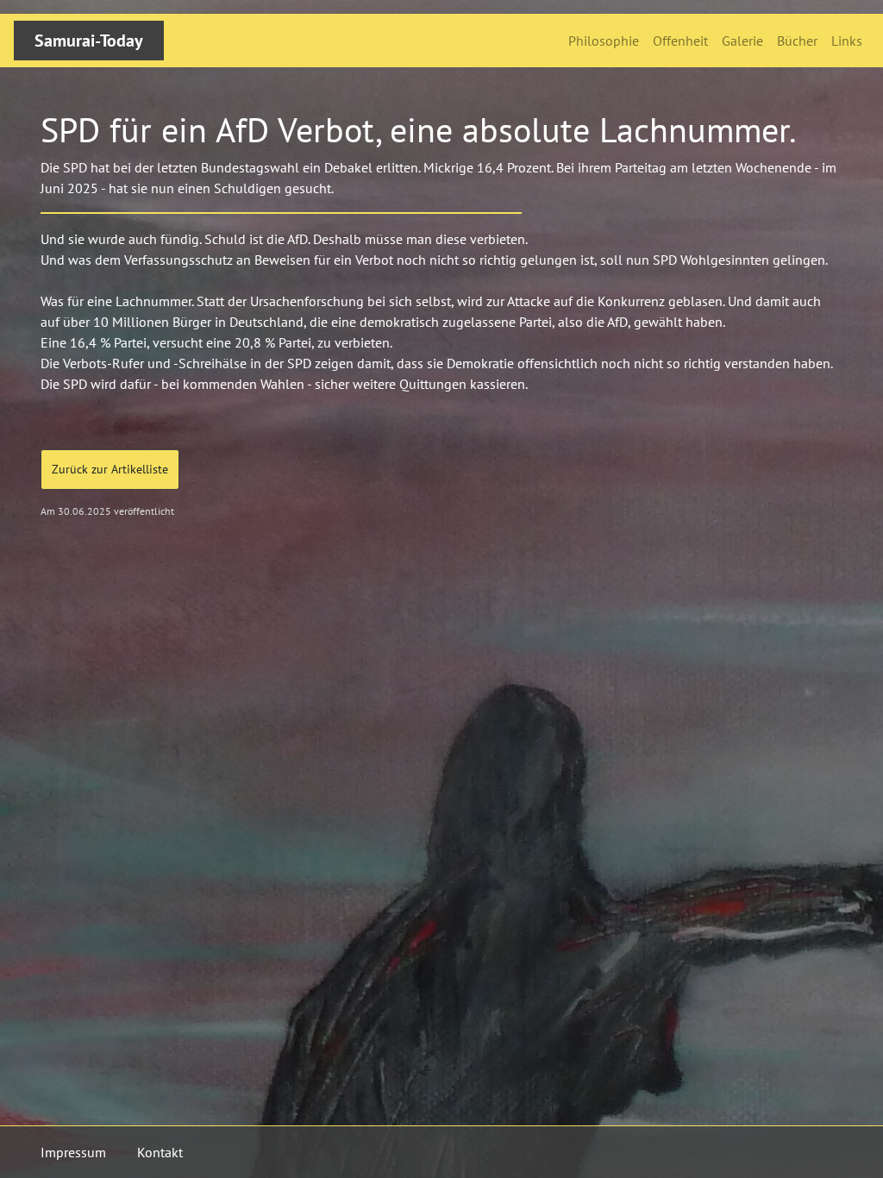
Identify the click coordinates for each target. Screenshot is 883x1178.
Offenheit (680, 40)
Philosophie (603, 40)
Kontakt (160, 1152)
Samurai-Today (88, 40)
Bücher (797, 40)
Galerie (742, 40)
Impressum (73, 1152)
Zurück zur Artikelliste (110, 469)
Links (846, 40)
